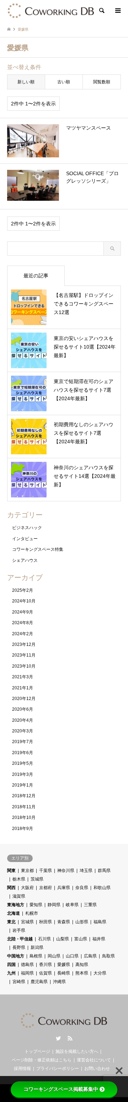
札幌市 (31, 913)
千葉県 (45, 870)
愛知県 (36, 904)
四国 (11, 964)
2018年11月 (24, 806)
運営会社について (94, 1059)
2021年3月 (22, 676)
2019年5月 (22, 763)
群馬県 (104, 870)
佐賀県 (45, 973)
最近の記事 (35, 275)
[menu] (117, 10)
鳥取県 (108, 956)
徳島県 (27, 964)
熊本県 (81, 973)
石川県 (44, 938)
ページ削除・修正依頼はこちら (41, 1059)
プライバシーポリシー (57, 1068)
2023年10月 (24, 666)
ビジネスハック (27, 527)
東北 (11, 921)
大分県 (100, 973)
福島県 (100, 921)
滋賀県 (18, 896)
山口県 (72, 956)
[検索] (101, 10)
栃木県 (18, 879)
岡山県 (54, 956)
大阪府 (27, 887)
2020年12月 (24, 698)
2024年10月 (24, 601)
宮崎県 (18, 981)
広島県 (90, 956)
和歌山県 (102, 887)
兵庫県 (63, 887)
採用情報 (22, 1068)
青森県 (63, 921)
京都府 (45, 887)
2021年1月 (22, 687)
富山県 (80, 938)
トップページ (37, 1051)
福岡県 (27, 973)
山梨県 (62, 938)
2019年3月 (22, 774)
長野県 (18, 947)
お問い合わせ (97, 1068)
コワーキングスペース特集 (37, 549)
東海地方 (15, 904)
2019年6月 (22, 752)
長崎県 (63, 973)
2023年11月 (24, 655)
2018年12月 (24, 795)
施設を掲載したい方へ (76, 1051)
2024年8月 (22, 622)
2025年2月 (22, 590)
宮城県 (27, 921)
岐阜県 (72, 904)
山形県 (81, 921)
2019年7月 (22, 741)
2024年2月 (22, 633)
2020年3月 (22, 730)
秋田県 (45, 921)
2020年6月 (22, 709)
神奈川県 (65, 870)
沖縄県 (59, 981)
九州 (11, 973)
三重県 (90, 904)
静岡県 (54, 904)
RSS (70, 1038)
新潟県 (37, 947)
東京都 (27, 870)
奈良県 (81, 887)
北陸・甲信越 (20, 938)
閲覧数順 (101, 81)
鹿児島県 (39, 981)
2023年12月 (24, 644)
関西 (11, 887)
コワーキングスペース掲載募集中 (60, 1089)
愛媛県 (63, 964)
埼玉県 (86, 870)
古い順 (63, 81)
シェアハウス (25, 560)
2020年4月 (22, 720)
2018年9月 (22, 828)
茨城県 (37, 879)
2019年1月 (22, 785)
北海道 (13, 913)
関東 (11, 870)
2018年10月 (24, 817)
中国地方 (15, 956)
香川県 (45, 964)
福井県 (98, 938)
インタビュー (25, 538)
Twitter (58, 1038)
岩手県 (18, 930)
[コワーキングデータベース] (51, 10)
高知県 (81, 964)
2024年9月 (22, 612)
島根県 (36, 956)
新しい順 (25, 81)
